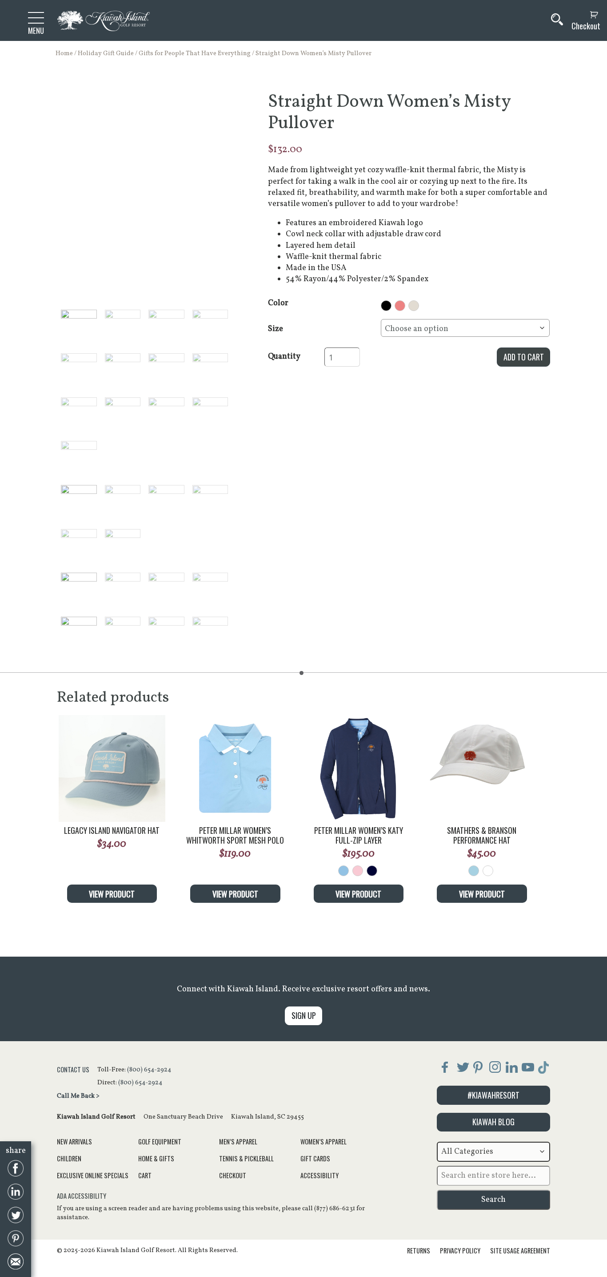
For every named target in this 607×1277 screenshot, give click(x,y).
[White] (488, 870)
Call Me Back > (78, 1095)
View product (112, 894)
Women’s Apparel (323, 1141)
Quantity (284, 356)
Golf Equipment (159, 1141)
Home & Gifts (156, 1158)
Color (278, 303)
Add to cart (523, 357)
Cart (145, 1175)
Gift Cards (315, 1158)
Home (64, 53)
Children (69, 1158)
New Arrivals (74, 1141)
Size (275, 329)
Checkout (585, 26)
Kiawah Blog (493, 1121)
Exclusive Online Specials (92, 1175)
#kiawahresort (493, 1095)
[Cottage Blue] (343, 870)
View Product (235, 894)
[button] (79, 328)
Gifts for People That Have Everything (195, 53)
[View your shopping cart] (583, 14)
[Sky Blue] (473, 870)
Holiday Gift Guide (106, 53)
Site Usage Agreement (520, 1250)
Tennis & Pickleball (246, 1158)
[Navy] (372, 870)
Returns (418, 1250)
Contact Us (73, 1069)
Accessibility (319, 1175)
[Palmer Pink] (357, 870)
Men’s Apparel (238, 1141)
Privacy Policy (460, 1250)
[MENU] (36, 17)
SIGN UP (304, 1015)
